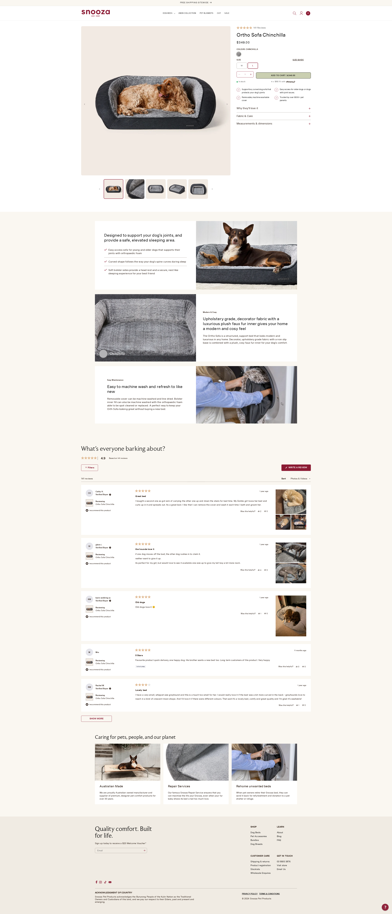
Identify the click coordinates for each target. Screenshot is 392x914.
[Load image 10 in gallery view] (156, 189)
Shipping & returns (260, 862)
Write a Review (299, 468)
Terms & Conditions (269, 894)
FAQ (279, 840)
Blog (279, 836)
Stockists (255, 869)
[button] (169, 13)
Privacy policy (250, 894)
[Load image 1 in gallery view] (113, 189)
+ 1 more (299, 527)
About (280, 833)
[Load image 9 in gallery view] (134, 189)
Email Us (281, 869)
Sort (283, 479)
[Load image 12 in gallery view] (198, 189)
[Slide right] (227, 104)
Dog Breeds (256, 844)
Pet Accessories (259, 836)
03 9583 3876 (283, 862)
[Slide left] (84, 104)
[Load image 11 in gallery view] (177, 189)
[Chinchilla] (239, 54)
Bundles (255, 840)
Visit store (282, 865)
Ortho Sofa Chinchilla (105, 504)
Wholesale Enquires (261, 873)
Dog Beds (255, 833)
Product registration (261, 865)
